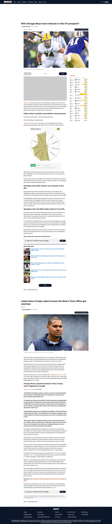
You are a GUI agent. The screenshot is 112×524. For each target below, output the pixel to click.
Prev (27, 73)
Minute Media (16, 520)
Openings (40, 512)
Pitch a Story (41, 514)
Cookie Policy (84, 514)
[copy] (31, 29)
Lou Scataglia (26, 309)
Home (25, 289)
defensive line (31, 455)
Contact (57, 512)
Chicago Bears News (33, 501)
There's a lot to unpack (29, 389)
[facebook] (101, 1)
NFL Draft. (53, 487)
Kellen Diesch (27, 103)
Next (63, 73)
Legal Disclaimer (28, 517)
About (25, 512)
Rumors (19, 2)
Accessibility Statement (44, 517)
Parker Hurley (26, 26)
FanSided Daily (27, 514)
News (14, 2)
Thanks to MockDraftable (30, 123)
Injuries (40, 2)
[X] (103, 1)
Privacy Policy (58, 514)
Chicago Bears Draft (32, 289)
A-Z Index (57, 517)
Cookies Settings (71, 517)
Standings (30, 2)
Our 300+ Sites (71, 512)
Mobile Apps (84, 512)
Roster (35, 2)
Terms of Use (70, 514)
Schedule (24, 2)
